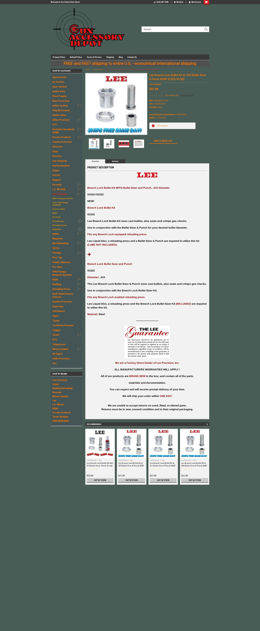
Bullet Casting (60, 105)
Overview (95, 161)
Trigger (56, 330)
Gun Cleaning (59, 160)
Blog (121, 57)
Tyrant (55, 334)
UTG (54, 339)
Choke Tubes (59, 115)
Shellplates (56, 229)
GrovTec (56, 156)
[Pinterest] (171, 146)
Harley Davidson (61, 165)
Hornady (56, 184)
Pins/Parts (56, 217)
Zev (54, 363)
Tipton (56, 320)
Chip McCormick (61, 110)
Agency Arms (59, 77)
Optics (55, 248)
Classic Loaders (58, 209)
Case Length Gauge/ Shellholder (60, 203)
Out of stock (100, 480)
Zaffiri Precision (61, 358)
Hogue (55, 170)
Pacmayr (56, 252)
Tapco (55, 315)
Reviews (115, 161)
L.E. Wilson (58, 404)
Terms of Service (94, 57)
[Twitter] (166, 146)
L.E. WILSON (58, 189)
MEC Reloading (60, 243)
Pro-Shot (57, 266)
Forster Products (61, 137)
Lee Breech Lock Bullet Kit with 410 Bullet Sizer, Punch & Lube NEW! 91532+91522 (100, 465)
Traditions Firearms (63, 325)
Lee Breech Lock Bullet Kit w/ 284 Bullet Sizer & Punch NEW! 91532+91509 (194, 465)
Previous (88, 104)
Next (144, 104)
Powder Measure (61, 262)
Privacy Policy (59, 57)
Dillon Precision (60, 119)
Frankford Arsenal (62, 141)
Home (87, 70)
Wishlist (180, 2)
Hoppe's (56, 179)
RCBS (55, 279)
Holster (56, 175)
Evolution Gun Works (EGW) (63, 131)
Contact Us (132, 57)
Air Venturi (58, 81)
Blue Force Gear (60, 100)
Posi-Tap (57, 257)
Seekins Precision (62, 301)
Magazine (57, 238)
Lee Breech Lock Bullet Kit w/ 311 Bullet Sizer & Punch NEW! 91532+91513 (163, 465)
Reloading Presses (59, 225)
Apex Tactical (59, 86)
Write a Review (187, 95)
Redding (56, 284)
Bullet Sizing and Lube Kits (62, 198)
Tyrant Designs (60, 416)
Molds (54, 213)
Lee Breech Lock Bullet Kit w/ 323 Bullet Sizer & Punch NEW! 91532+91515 (131, 465)
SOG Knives (58, 311)
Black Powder (59, 96)
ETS (54, 124)
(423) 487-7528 (162, 2)
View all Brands (60, 420)
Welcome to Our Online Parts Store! (65, 2)
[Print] (161, 146)
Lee (54, 400)
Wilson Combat (60, 349)
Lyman (55, 233)
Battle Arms (58, 91)
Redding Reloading (62, 388)
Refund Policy (76, 57)
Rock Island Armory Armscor (62, 295)
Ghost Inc (57, 146)
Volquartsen (59, 344)
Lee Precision (59, 194)
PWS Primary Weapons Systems (62, 273)
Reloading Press (61, 289)
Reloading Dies (58, 221)
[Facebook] (151, 146)
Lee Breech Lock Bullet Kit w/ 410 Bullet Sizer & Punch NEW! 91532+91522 (132, 70)
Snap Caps (58, 306)
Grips (55, 151)
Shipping (110, 57)
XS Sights (57, 353)
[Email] (156, 146)
